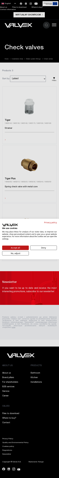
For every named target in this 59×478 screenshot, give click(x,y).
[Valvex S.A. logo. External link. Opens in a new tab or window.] (10, 225)
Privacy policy (50, 222)
